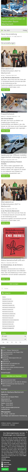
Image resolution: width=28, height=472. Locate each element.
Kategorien (7, 293)
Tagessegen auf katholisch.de (11, 363)
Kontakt (13, 425)
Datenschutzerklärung (6, 460)
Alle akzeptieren (22, 469)
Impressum (15, 423)
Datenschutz (6, 425)
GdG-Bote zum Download (14, 376)
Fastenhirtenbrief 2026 (9, 380)
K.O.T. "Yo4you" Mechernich (11, 350)
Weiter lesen (5, 39)
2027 (5, 336)
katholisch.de (6, 361)
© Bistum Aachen (6, 423)
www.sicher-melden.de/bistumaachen (13, 367)
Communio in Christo (9, 365)
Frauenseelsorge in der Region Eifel (13, 352)
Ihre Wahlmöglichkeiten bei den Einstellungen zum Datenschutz (14, 434)
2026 (5, 339)
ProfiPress (5, 356)
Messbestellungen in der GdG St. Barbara (14, 382)
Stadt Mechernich (8, 354)
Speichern (5, 469)
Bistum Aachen (7, 369)
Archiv (4, 333)
